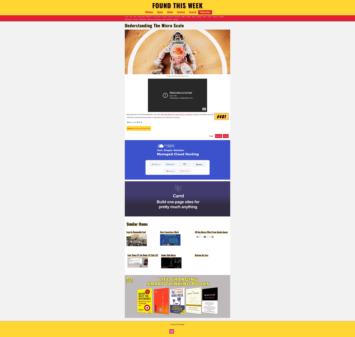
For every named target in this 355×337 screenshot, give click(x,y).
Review (135, 19)
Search (192, 12)
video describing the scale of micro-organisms (176, 114)
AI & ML (188, 17)
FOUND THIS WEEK (177, 5)
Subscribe (205, 12)
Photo (204, 17)
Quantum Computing (154, 19)
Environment (157, 17)
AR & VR (169, 19)
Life (131, 17)
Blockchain (142, 19)
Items (160, 12)
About (170, 12)
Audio (164, 19)
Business (177, 17)
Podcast (221, 17)
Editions (149, 12)
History (215, 17)
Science (164, 17)
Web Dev (149, 17)
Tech (134, 17)
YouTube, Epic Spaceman (141, 128)
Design (199, 17)
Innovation (141, 17)
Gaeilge (175, 19)
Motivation (128, 19)
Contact (181, 12)
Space (210, 17)
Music (194, 17)
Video (183, 17)
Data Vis (170, 17)
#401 (221, 116)
